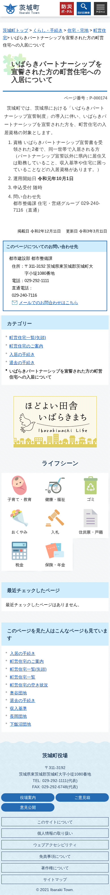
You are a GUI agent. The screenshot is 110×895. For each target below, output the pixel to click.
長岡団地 (18, 716)
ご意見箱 (82, 798)
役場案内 (28, 798)
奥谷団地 (18, 692)
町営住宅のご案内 (26, 346)
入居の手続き (22, 354)
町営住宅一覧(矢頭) (27, 337)
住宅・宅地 (78, 30)
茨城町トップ (15, 30)
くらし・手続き (48, 30)
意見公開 (28, 807)
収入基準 (18, 708)
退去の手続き (22, 362)
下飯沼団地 (20, 724)
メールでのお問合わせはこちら (48, 302)
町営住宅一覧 (22, 677)
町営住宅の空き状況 (29, 685)
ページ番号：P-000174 (85, 98)
